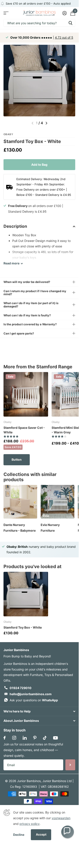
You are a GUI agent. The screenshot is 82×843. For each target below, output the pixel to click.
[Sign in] (64, 13)
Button (17, 459)
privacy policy (29, 824)
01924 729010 (20, 688)
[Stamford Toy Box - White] (25, 594)
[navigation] (46, 123)
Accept (41, 834)
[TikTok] (45, 738)
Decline (18, 834)
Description (15, 226)
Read (11, 263)
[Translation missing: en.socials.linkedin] (25, 738)
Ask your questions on (34, 700)
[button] (67, 832)
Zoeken (70, 23)
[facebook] (4, 738)
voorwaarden (61, 818)
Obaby (8, 134)
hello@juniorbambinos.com (31, 694)
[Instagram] (14, 738)
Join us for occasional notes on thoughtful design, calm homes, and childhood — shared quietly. (33, 749)
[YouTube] (55, 738)
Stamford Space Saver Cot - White (24, 430)
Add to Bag (39, 164)
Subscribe (70, 764)
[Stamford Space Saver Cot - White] (25, 394)
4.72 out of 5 (64, 37)
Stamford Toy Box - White (22, 627)
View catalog (6, 13)
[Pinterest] (35, 738)
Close (39, 711)
